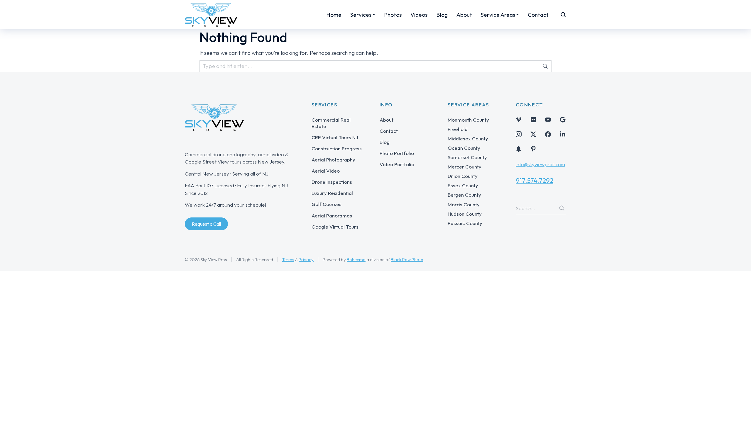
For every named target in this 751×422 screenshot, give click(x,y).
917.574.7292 (534, 180)
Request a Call (206, 224)
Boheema (356, 259)
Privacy (306, 259)
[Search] (561, 208)
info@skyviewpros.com (540, 164)
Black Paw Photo (407, 259)
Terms (288, 259)
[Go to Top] (738, 409)
